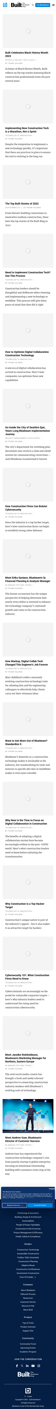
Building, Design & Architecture (28, 1217)
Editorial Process (28, 1294)
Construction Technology (28, 1250)
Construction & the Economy (28, 1229)
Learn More (30, 1197)
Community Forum (28, 1344)
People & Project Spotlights (20, 60)
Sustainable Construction (28, 1253)
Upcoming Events (28, 1348)
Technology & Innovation (18, 135)
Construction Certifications (28, 1269)
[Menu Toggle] (53, 5)
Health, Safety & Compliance (28, 1236)
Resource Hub (28, 1306)
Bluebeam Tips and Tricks (18, 585)
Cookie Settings (46, 1201)
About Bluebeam (28, 1290)
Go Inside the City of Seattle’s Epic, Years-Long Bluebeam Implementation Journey (27, 431)
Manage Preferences (13, 1205)
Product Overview (28, 1327)
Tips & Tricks (28, 1323)
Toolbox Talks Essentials (28, 1257)
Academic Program (28, 1352)
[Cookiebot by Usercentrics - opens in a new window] (43, 1189)
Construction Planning (28, 1261)
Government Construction (28, 1273)
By (14, 63)
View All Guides (27, 1277)
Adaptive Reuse (28, 1265)
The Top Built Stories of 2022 (22, 203)
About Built (28, 1310)
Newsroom (28, 1298)
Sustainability (12, 208)
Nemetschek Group (37, 1406)
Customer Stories (28, 1302)
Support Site (28, 1331)
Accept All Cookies (40, 1205)
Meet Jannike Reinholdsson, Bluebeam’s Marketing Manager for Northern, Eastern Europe (25, 1058)
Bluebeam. (37, 1400)
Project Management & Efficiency (22, 438)
